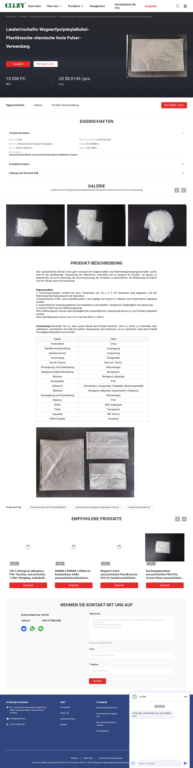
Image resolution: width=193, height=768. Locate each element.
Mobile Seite (88, 758)
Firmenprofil (65, 707)
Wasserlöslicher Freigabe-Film (106, 715)
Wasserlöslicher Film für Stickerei (106, 723)
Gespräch (18, 64)
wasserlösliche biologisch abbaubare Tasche (97, 507)
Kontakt (97, 681)
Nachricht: (95, 614)
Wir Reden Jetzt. (46, 64)
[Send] (185, 763)
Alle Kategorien (102, 731)
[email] (24, 628)
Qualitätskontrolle (67, 719)
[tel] (49, 628)
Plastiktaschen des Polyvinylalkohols (48, 507)
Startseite (11, 16)
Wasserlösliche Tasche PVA (43, 16)
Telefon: (94, 664)
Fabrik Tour (65, 713)
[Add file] (133, 763)
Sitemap (74, 758)
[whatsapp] (32, 628)
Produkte (23, 16)
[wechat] (40, 628)
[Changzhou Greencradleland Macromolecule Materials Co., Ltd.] (15, 5)
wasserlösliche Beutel (139, 507)
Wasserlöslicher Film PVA (107, 708)
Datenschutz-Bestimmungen (110, 758)
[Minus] (185, 696)
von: (92, 649)
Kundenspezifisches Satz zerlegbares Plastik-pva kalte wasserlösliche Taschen (73, 574)
